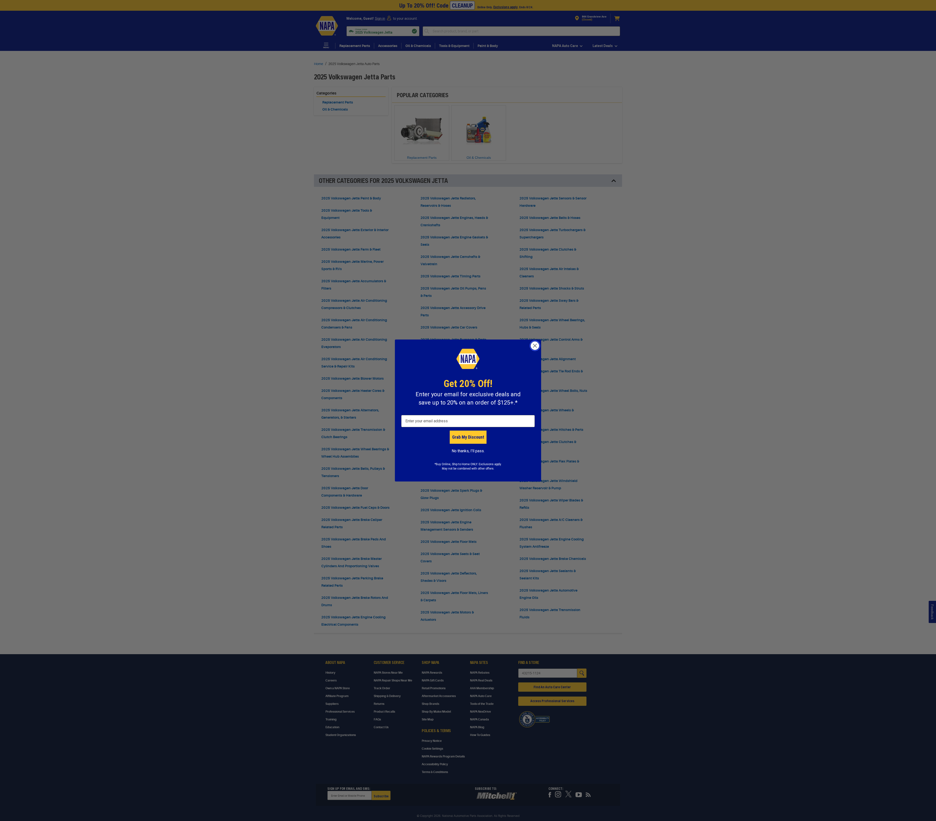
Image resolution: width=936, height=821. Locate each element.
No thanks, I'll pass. (468, 451)
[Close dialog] (535, 345)
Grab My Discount (468, 437)
